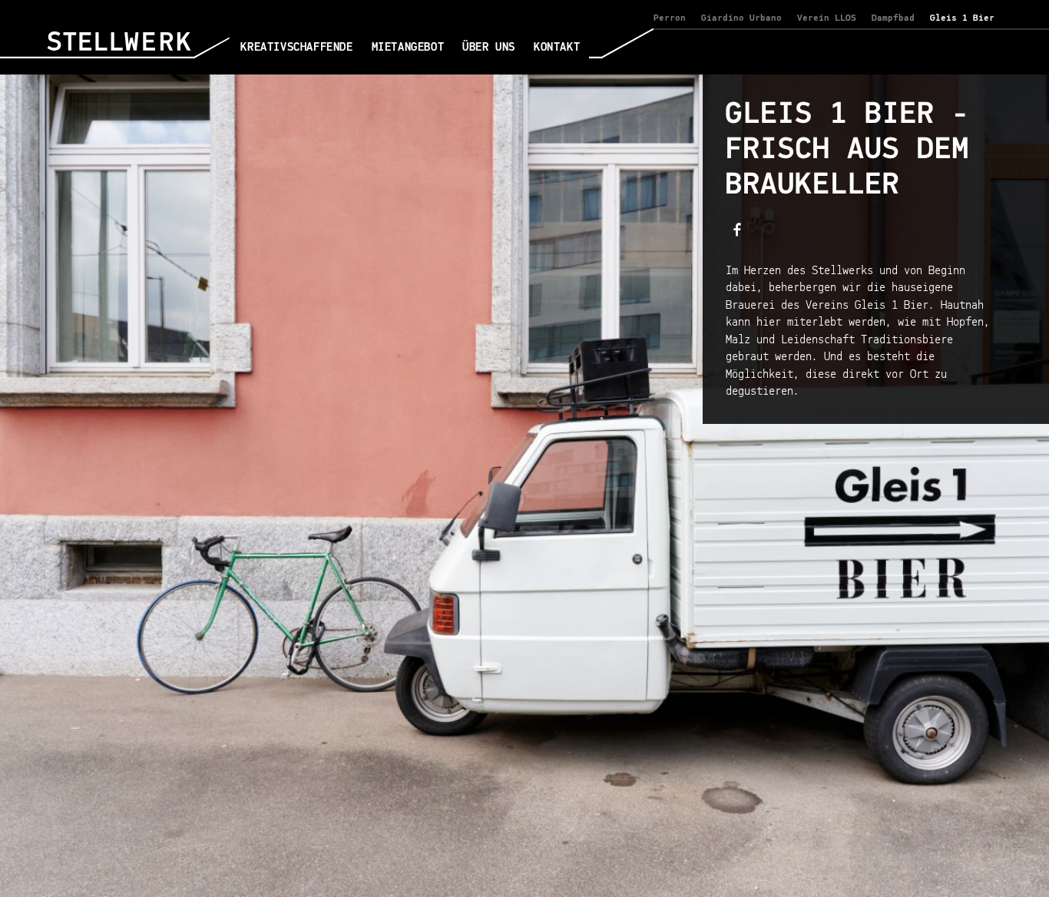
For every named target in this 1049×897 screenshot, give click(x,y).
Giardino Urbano (741, 18)
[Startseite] (138, 52)
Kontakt (557, 47)
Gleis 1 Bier (962, 18)
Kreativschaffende (296, 47)
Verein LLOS (826, 18)
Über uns (488, 47)
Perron (670, 18)
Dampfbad (893, 18)
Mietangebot (408, 47)
